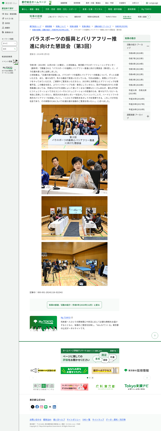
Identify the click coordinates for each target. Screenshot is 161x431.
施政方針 (77, 16)
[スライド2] (89, 377)
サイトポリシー (73, 419)
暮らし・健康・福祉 (30, 9)
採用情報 (77, 3)
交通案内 (122, 3)
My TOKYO (146, 9)
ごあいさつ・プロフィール (58, 16)
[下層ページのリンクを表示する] (148, 46)
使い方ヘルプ (59, 419)
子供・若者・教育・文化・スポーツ (61, 9)
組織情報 (64, 3)
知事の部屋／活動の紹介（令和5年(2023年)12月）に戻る (74, 304)
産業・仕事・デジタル (92, 9)
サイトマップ (98, 419)
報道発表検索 (7, 56)
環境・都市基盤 (115, 9)
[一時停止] (92, 378)
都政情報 (132, 9)
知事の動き (127, 16)
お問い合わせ (35, 419)
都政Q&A (47, 419)
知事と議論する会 (144, 16)
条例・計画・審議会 (93, 3)
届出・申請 (109, 3)
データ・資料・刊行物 (116, 419)
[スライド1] (87, 377)
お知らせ (135, 3)
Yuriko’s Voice (111, 16)
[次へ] (147, 378)
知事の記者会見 (93, 16)
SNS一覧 (86, 419)
